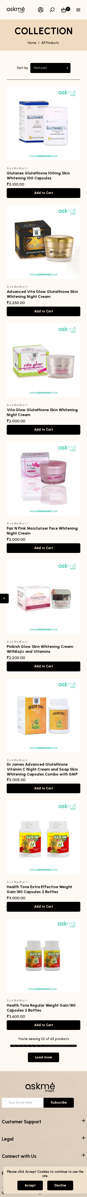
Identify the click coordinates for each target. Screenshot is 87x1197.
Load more (43, 1057)
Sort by (22, 68)
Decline (60, 1185)
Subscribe (59, 1102)
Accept (30, 1185)
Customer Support (21, 1121)
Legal (8, 1139)
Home (32, 43)
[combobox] (50, 68)
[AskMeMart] (18, 9)
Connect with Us (19, 1156)
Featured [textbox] (40, 68)
